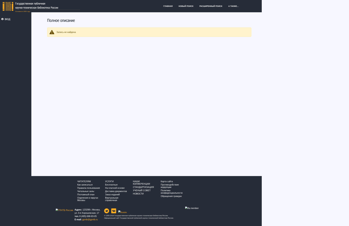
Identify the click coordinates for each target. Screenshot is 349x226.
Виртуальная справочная (111, 199)
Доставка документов (116, 191)
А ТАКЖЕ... (233, 6)
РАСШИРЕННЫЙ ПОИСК (210, 6)
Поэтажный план (85, 194)
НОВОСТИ (138, 194)
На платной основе (115, 188)
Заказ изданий (112, 194)
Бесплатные (111, 185)
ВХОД (7, 19)
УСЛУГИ (109, 181)
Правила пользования (88, 188)
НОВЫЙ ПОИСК (186, 6)
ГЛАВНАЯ (168, 6)
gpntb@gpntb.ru (90, 219)
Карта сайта (167, 181)
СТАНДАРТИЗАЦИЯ (143, 187)
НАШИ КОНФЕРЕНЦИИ (141, 182)
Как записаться (85, 185)
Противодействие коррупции (170, 186)
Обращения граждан (171, 196)
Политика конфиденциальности (172, 191)
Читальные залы (85, 191)
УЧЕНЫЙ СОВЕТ (142, 190)
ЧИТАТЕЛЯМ (84, 181)
